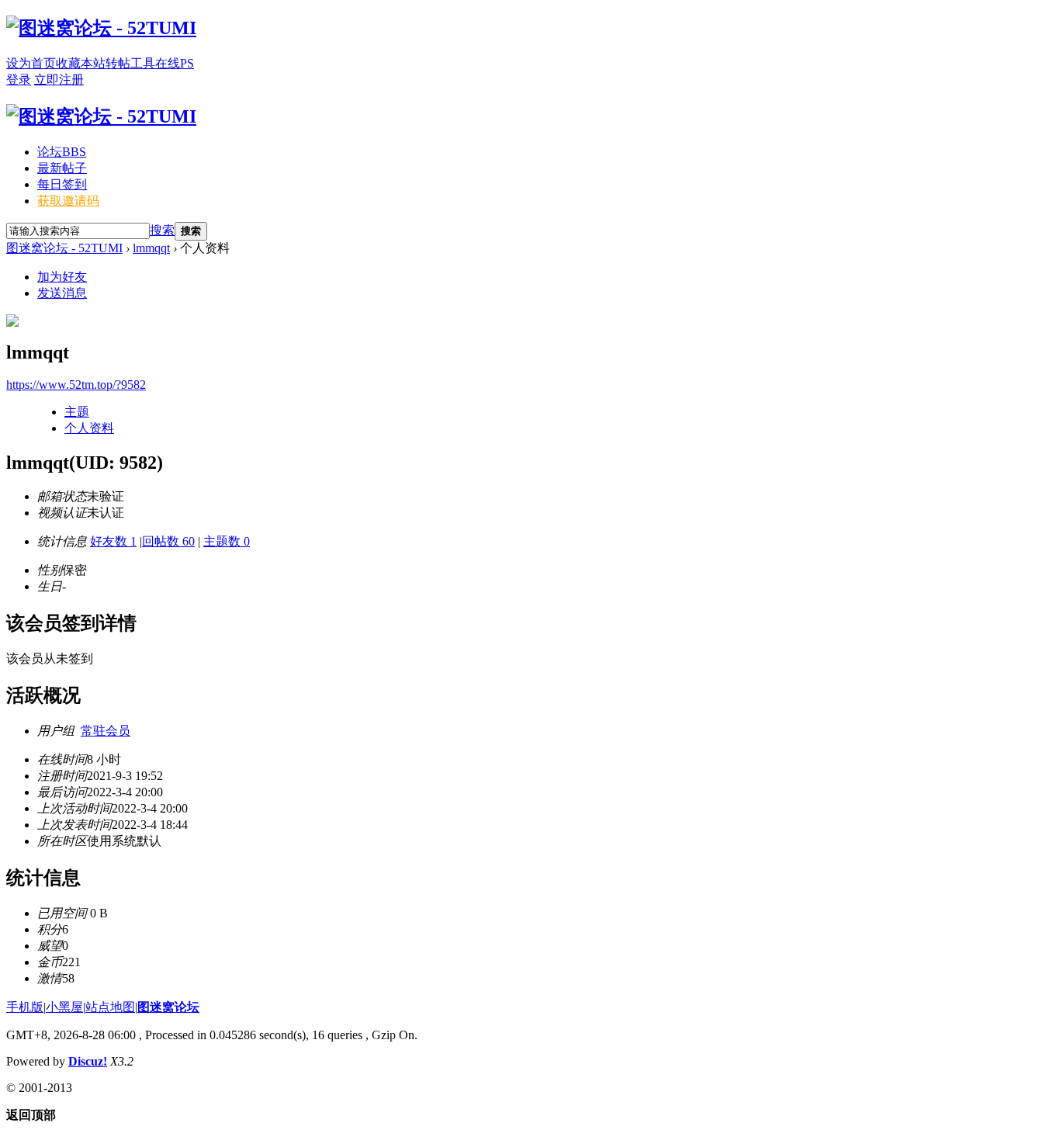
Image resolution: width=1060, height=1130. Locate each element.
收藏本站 (81, 63)
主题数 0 (226, 541)
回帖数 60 (168, 541)
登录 (18, 79)
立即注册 (59, 79)
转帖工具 (130, 63)
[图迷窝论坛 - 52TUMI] (101, 28)
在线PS (174, 63)
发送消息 (62, 293)
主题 (76, 411)
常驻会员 (105, 730)
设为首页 (31, 63)
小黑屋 (64, 1007)
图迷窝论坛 (168, 1007)
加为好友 (62, 276)
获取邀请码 (68, 200)
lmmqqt (151, 248)
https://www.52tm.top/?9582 (76, 384)
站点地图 (110, 1007)
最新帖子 (62, 168)
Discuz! (87, 1061)
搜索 (162, 230)
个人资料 (89, 428)
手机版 (24, 1007)
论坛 (61, 151)
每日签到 (62, 184)
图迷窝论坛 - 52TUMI (64, 248)
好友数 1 (113, 541)
